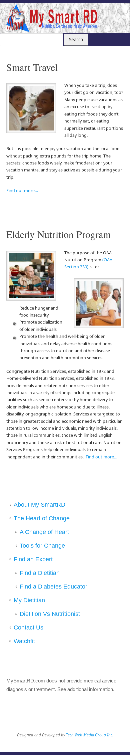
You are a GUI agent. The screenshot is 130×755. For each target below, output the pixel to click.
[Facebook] (102, 13)
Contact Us (28, 627)
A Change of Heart (44, 532)
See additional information (85, 689)
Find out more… (22, 190)
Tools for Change (42, 545)
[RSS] (122, 13)
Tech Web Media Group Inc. (89, 734)
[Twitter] (112, 13)
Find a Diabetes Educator (53, 586)
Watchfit (24, 641)
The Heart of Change (42, 518)
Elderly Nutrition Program (58, 234)
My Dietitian (29, 600)
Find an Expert (33, 559)
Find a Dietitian (40, 573)
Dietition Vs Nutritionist (50, 614)
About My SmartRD (39, 504)
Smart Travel (32, 67)
